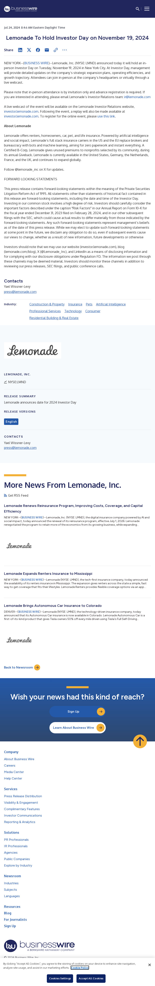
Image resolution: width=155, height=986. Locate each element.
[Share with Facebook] (38, 50)
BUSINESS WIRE (36, 63)
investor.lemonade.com (21, 111)
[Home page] (20, 9)
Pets (89, 304)
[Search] (137, 9)
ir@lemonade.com (137, 97)
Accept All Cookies (91, 978)
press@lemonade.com (20, 292)
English (11, 421)
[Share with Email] (47, 50)
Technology (73, 311)
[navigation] (147, 9)
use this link (106, 116)
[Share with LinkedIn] (20, 50)
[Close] (149, 965)
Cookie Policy (80, 967)
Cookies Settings (60, 978)
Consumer (92, 311)
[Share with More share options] (64, 50)
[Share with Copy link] (55, 50)
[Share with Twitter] (29, 50)
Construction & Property (47, 304)
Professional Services (45, 311)
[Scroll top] (140, 741)
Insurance (75, 304)
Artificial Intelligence (111, 304)
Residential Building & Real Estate (54, 318)
